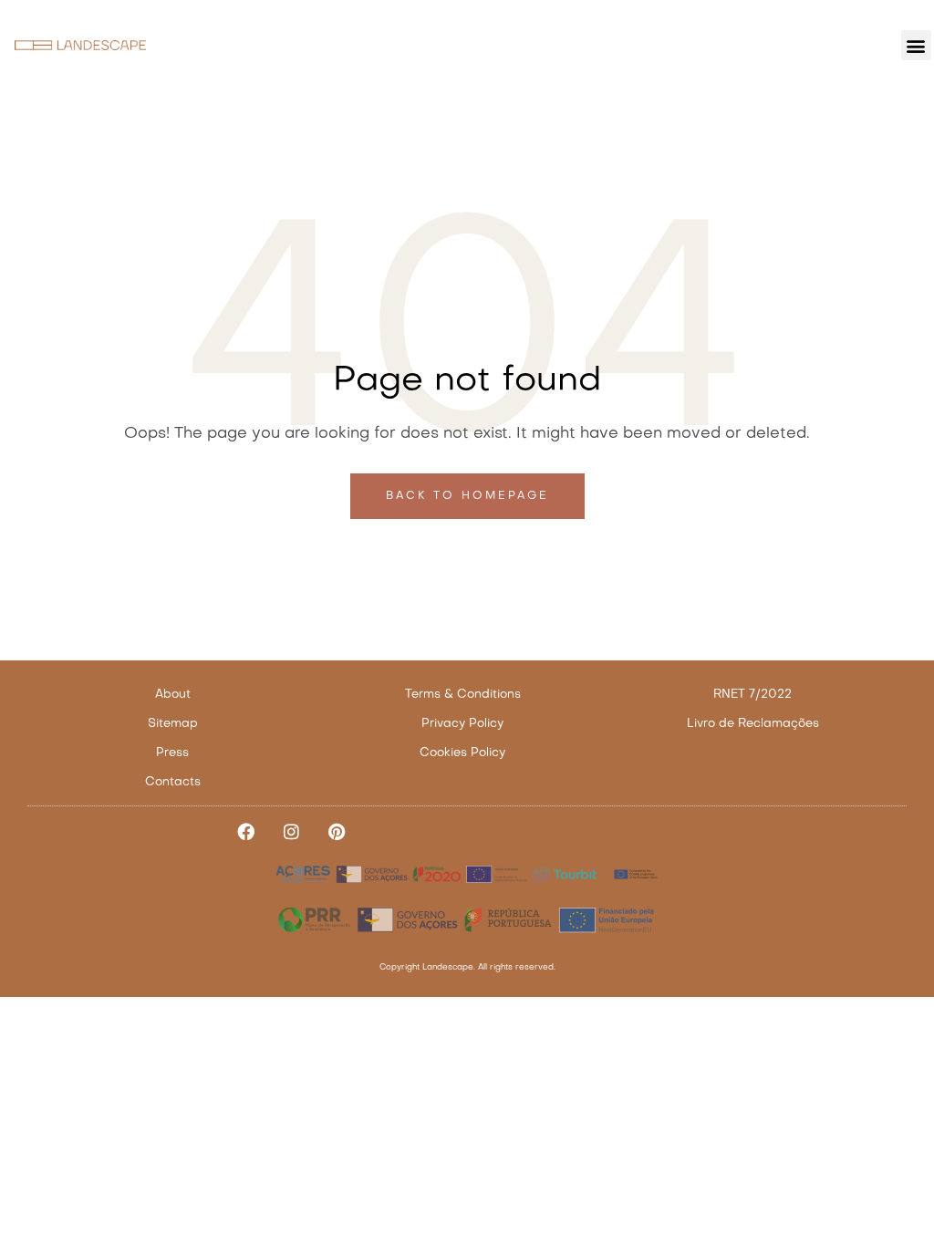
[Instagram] (291, 831)
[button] (916, 45)
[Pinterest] (336, 831)
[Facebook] (245, 831)
